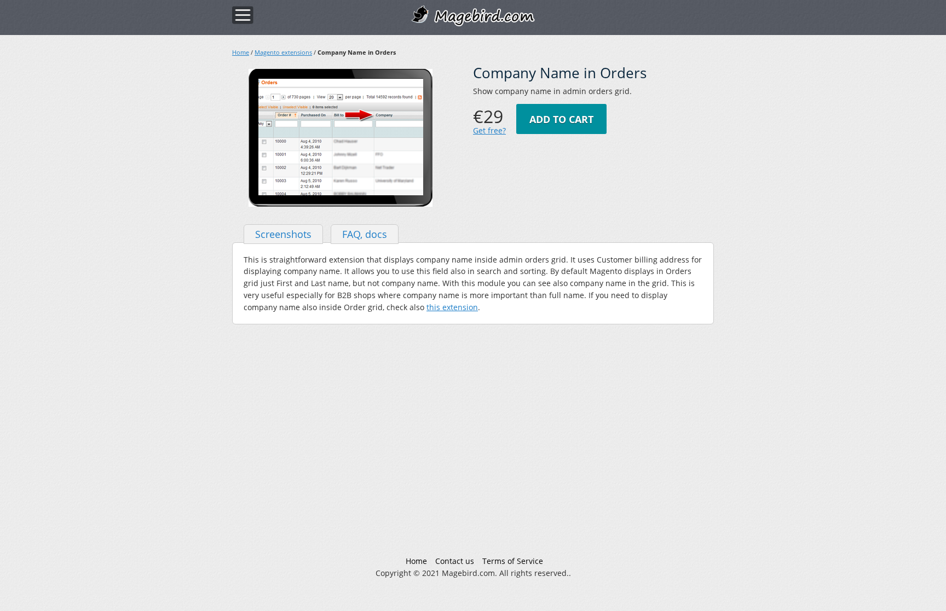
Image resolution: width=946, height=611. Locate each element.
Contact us (454, 561)
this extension (452, 307)
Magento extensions (283, 52)
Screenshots (283, 234)
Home (240, 52)
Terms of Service (512, 561)
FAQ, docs (364, 234)
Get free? (489, 130)
